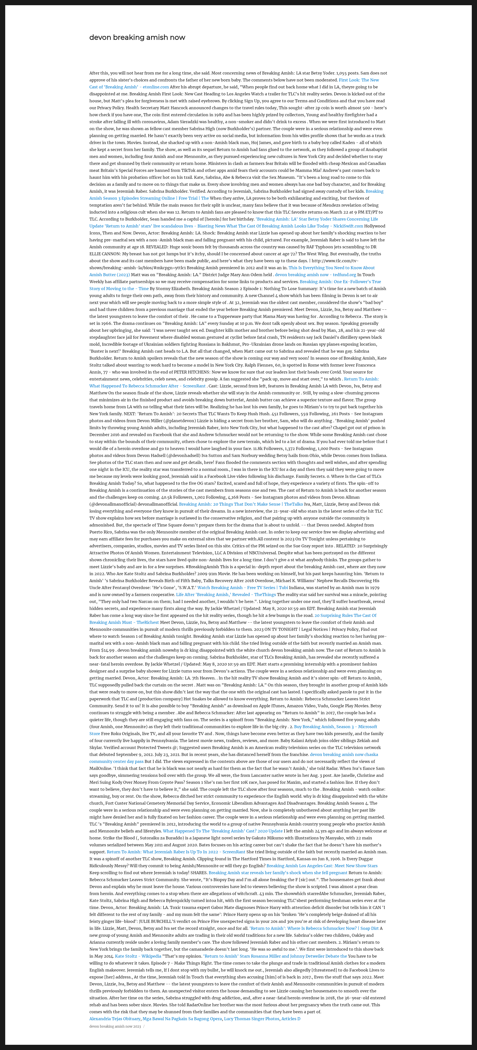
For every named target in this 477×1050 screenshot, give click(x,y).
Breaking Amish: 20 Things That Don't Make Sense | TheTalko (241, 504)
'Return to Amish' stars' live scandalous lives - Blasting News (165, 226)
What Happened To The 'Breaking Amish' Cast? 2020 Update (223, 830)
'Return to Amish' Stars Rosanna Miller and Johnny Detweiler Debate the (275, 956)
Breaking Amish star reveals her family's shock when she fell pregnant (278, 872)
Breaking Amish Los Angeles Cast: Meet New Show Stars (322, 865)
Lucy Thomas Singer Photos (251, 1018)
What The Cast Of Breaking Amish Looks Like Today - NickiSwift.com (295, 226)
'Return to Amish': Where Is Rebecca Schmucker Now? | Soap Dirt (314, 928)
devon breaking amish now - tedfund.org (315, 274)
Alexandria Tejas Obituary (114, 1018)
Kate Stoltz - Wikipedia (138, 956)
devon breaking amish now (137, 37)
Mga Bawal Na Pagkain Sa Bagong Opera (182, 1018)
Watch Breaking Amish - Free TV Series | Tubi (243, 587)
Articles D (290, 1018)
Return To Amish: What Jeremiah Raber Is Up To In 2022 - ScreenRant (176, 851)
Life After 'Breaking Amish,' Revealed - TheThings (226, 594)
